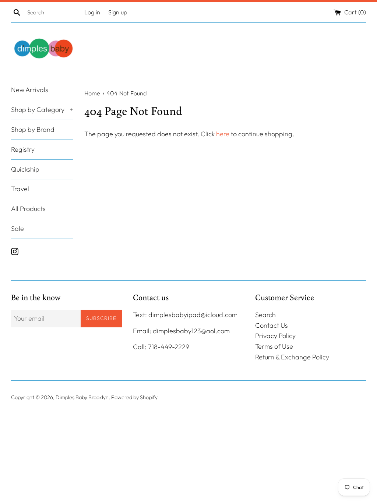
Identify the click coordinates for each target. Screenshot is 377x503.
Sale (17, 228)
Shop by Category (42, 109)
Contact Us (271, 325)
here (222, 134)
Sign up (117, 12)
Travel (20, 188)
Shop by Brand (32, 129)
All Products (28, 208)
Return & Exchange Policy (292, 357)
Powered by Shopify (134, 397)
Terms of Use (274, 346)
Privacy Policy (275, 335)
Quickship (25, 169)
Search (265, 314)
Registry (23, 149)
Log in (92, 12)
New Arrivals (29, 89)
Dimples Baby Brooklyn (82, 397)
